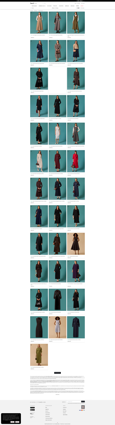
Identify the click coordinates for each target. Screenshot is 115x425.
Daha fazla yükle (57, 372)
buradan (6, 419)
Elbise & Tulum (40, 10)
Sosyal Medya (47, 412)
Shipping (64, 409)
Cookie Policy (47, 414)
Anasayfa (31, 10)
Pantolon (55, 6)
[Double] (78, 8)
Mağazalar (47, 409)
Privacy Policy (47, 416)
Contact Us (64, 407)
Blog (46, 407)
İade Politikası (65, 414)
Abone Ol (83, 401)
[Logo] (33, 3)
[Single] (76, 8)
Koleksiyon (35, 10)
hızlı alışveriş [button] (39, 30)
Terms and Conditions (48, 418)
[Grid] (79, 8)
